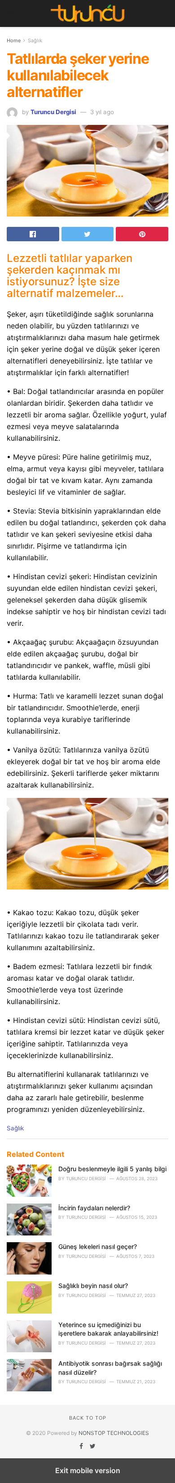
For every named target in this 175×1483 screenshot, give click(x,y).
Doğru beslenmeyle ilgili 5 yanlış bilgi (112, 1169)
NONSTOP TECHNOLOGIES (114, 1433)
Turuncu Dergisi (53, 111)
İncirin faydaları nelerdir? (94, 1208)
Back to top (87, 1418)
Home (14, 40)
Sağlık (35, 40)
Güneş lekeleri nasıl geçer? (97, 1246)
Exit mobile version (87, 1470)
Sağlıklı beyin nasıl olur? (93, 1285)
